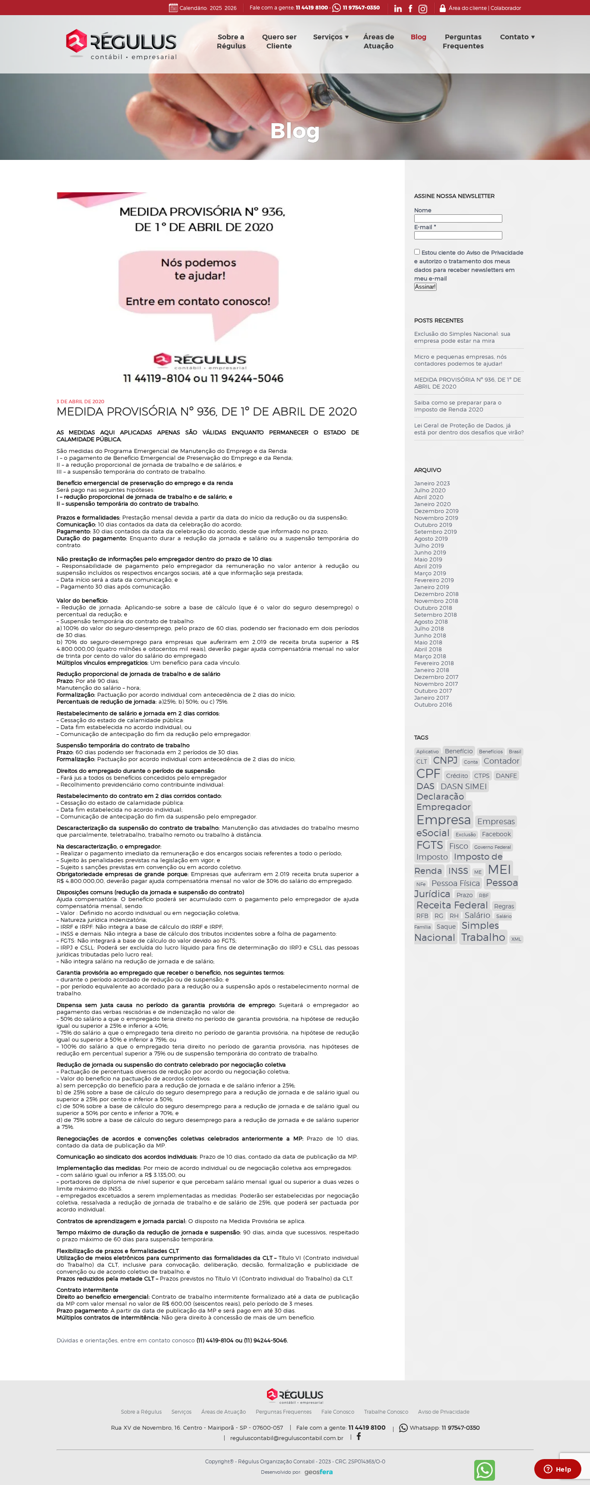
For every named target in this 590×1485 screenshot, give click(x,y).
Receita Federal (452, 905)
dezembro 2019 (436, 510)
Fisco (458, 846)
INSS (458, 871)
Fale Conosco (337, 1412)
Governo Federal (492, 847)
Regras (504, 906)
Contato (514, 36)
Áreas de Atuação (223, 1412)
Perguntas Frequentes (283, 1412)
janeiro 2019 (431, 586)
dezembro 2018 (436, 593)
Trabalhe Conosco (386, 1412)
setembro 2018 (435, 614)
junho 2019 (430, 552)
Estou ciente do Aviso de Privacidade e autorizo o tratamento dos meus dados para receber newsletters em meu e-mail (468, 265)
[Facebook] (411, 11)
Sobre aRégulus (231, 41)
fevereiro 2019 (434, 580)
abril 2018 (428, 649)
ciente (424, 243)
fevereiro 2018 (434, 663)
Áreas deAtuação (378, 41)
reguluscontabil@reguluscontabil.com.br (286, 1438)
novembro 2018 (436, 600)
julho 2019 (429, 545)
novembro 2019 (436, 517)
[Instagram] (423, 11)
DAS (425, 786)
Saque (446, 926)
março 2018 (430, 656)
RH (454, 915)
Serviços (328, 36)
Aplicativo (427, 752)
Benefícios (491, 752)
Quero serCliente (279, 41)
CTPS (482, 775)
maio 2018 (428, 642)
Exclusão (466, 835)
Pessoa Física (455, 883)
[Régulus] (295, 1402)
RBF (483, 896)
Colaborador (506, 8)
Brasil (515, 752)
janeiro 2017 (431, 697)
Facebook (496, 834)
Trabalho (483, 937)
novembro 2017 (436, 683)
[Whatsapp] (484, 1479)
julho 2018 (429, 628)
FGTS (429, 844)
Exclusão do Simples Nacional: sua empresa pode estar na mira (462, 337)
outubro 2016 (433, 704)
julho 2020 (430, 490)
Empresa (443, 819)
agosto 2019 (431, 538)
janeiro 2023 (432, 483)
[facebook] (359, 1437)
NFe (420, 884)
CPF (428, 773)
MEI (499, 869)
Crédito (457, 775)
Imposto (432, 856)
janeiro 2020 (432, 503)
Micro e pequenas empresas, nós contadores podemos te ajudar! (460, 360)
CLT (421, 761)
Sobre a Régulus (141, 1412)
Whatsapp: (445, 1427)
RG (439, 915)
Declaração (440, 796)
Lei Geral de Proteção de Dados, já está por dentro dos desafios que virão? (469, 429)
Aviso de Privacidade (443, 1412)
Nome (422, 210)
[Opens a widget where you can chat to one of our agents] (557, 1470)
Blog (418, 36)
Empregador (443, 807)
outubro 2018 (433, 607)
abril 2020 (429, 497)
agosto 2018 (431, 621)
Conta (471, 762)
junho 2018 (430, 635)
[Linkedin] (398, 11)
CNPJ (445, 760)
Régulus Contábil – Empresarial (121, 46)
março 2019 (430, 573)
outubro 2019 (433, 524)
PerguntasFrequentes (463, 41)
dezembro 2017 (436, 676)
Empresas (496, 821)
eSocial (433, 832)
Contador (502, 760)
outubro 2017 (433, 690)
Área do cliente (468, 8)
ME (478, 872)
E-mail (425, 226)
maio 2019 (428, 559)
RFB (422, 915)
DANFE (506, 775)
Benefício (459, 751)
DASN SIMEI (464, 786)
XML (516, 939)
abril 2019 (428, 566)
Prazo (465, 895)
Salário (477, 915)
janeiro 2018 (431, 669)
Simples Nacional (456, 931)
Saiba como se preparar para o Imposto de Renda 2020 (457, 406)
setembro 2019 (435, 531)
